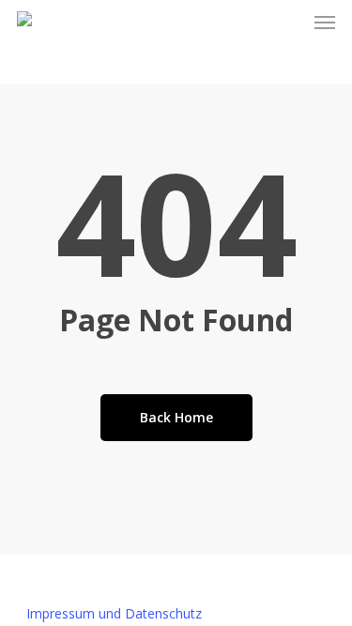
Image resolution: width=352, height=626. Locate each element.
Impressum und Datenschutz (114, 613)
